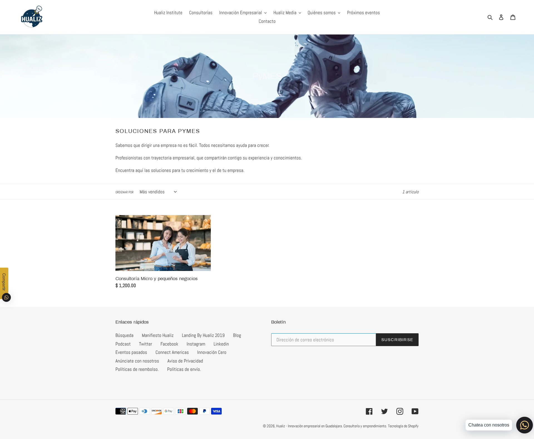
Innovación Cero (211, 352)
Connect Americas (172, 352)
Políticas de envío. (184, 369)
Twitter (145, 344)
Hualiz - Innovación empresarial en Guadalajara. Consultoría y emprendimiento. (331, 425)
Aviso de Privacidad (185, 361)
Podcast (123, 344)
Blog (237, 335)
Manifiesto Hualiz (158, 335)
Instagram (196, 344)
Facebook (169, 344)
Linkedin (221, 344)
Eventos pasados (131, 352)
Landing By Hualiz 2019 (203, 335)
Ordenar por (124, 192)
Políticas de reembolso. (137, 369)
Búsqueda (124, 335)
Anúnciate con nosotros (137, 361)
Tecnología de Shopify (403, 425)
